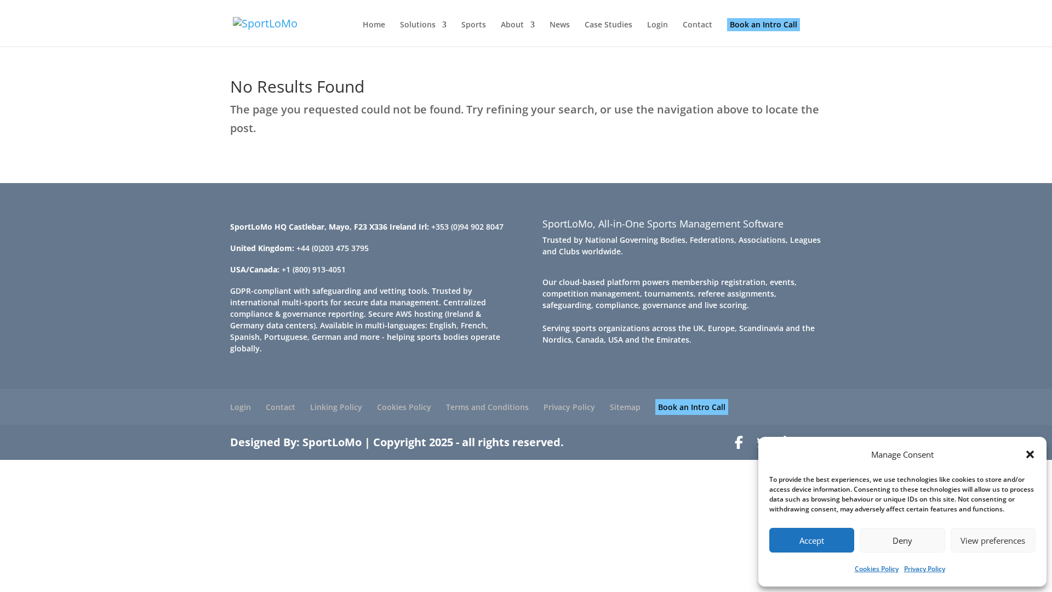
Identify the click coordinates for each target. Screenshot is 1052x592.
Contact (697, 25)
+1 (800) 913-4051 (314, 269)
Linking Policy (336, 407)
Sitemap (625, 407)
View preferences (992, 540)
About (512, 25)
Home (374, 25)
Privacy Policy (924, 568)
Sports (473, 25)
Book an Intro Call (763, 24)
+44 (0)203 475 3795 (332, 248)
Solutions (418, 25)
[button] (1030, 454)
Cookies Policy (877, 568)
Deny (902, 540)
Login (657, 25)
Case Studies (608, 25)
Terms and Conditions (487, 407)
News (560, 25)
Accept (811, 540)
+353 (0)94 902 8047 (467, 226)
